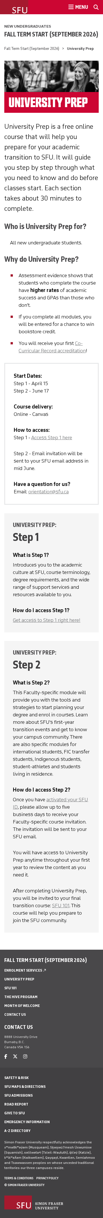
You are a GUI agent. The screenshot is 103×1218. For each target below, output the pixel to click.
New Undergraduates (27, 26)
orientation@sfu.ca (48, 492)
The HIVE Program (20, 996)
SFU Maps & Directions (24, 1086)
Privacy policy (47, 1178)
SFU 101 (61, 905)
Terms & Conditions (18, 1178)
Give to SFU (14, 1113)
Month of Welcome (22, 1005)
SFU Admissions (18, 1095)
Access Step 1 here (51, 437)
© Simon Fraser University (24, 1185)
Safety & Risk (16, 1077)
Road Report (16, 1104)
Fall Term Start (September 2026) (51, 34)
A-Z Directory (17, 1130)
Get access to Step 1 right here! (46, 620)
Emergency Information (27, 1121)
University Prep (19, 979)
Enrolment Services (25, 970)
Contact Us (15, 1014)
